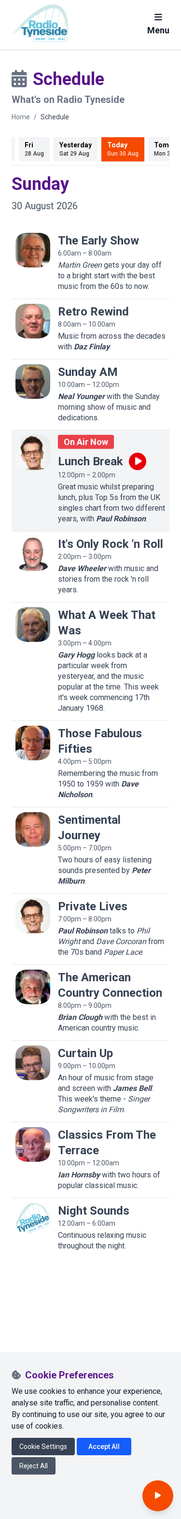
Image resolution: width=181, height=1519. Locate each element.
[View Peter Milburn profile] (32, 829)
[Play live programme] (137, 461)
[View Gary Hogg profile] (32, 624)
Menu (158, 30)
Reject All (33, 1466)
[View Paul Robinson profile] (32, 452)
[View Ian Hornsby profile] (32, 1144)
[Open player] (157, 1495)
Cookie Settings (43, 1446)
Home (21, 117)
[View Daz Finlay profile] (32, 321)
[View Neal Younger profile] (32, 381)
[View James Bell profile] (32, 1063)
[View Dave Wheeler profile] (32, 553)
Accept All (104, 1446)
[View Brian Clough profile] (32, 987)
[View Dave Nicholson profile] (32, 743)
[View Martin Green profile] (32, 250)
